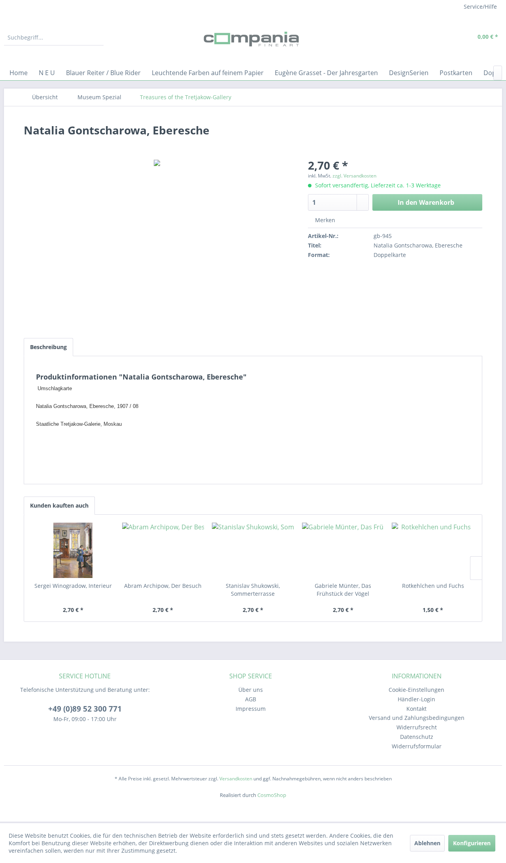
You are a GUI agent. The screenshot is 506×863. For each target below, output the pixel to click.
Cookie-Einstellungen (416, 689)
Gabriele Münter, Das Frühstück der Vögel (343, 589)
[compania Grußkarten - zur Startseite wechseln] (253, 39)
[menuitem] (54, 37)
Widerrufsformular (417, 746)
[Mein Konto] (447, 37)
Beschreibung (48, 347)
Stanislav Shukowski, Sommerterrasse (253, 589)
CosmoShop (271, 795)
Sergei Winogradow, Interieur (73, 585)
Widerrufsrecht (416, 727)
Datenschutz (416, 736)
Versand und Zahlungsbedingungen (416, 717)
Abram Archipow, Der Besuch (163, 585)
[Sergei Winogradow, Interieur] (73, 550)
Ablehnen (427, 843)
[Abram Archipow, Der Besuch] (163, 550)
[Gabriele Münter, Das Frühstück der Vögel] (343, 550)
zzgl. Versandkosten (354, 175)
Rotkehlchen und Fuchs (433, 585)
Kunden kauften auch (59, 505)
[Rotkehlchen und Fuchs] (433, 550)
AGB (250, 699)
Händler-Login (416, 699)
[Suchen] (96, 37)
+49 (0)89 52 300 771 (85, 709)
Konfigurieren (472, 843)
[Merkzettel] (429, 37)
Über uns (250, 689)
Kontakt (416, 708)
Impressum (251, 708)
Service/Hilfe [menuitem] (480, 6)
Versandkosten (235, 778)
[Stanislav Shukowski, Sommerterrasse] (253, 550)
